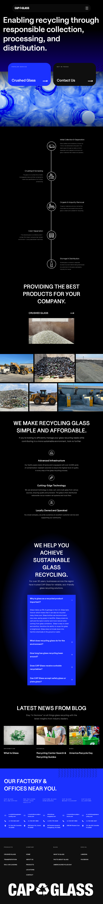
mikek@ (49, 814)
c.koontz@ (31, 814)
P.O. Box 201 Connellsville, (16, 825)
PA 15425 (11, 827)
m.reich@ (89, 814)
